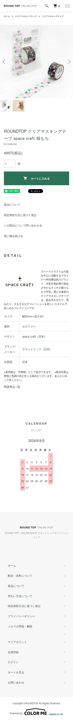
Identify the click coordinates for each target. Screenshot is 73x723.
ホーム (7, 16)
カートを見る (16, 672)
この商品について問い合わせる (23, 225)
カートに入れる (40, 178)
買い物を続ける (13, 236)
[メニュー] (67, 6)
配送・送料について (20, 576)
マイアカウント (17, 642)
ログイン (13, 662)
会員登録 (13, 652)
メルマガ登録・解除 (20, 626)
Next (68, 61)
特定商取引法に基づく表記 (20, 215)
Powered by (16, 713)
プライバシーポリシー (21, 616)
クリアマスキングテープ (26, 16)
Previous (4, 61)
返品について (12, 204)
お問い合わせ (16, 682)
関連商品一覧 (12, 387)
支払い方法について (20, 596)
